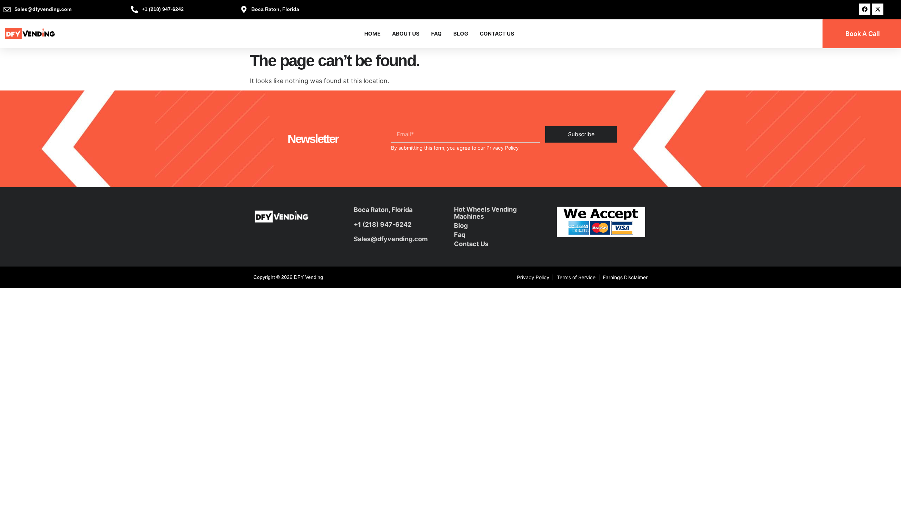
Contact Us (497, 33)
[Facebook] (864, 9)
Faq (459, 234)
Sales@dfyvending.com (391, 239)
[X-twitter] (877, 9)
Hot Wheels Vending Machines (485, 213)
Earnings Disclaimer (625, 277)
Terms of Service (576, 277)
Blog (460, 33)
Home (372, 33)
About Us (406, 33)
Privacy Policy (502, 148)
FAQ (436, 33)
